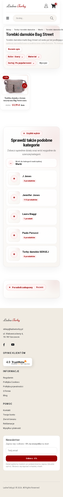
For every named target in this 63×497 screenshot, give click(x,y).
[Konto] (46, 6)
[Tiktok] (21, 344)
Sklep (8, 30)
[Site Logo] (16, 6)
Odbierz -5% (31, 458)
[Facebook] (4, 344)
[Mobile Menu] (7, 18)
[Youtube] (12, 344)
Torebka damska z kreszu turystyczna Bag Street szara (14, 99)
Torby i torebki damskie (24, 30)
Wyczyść (43, 63)
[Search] (52, 18)
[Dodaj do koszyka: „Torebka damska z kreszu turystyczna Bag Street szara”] (24, 85)
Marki (40, 30)
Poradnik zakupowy (22, 287)
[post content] (14, 85)
